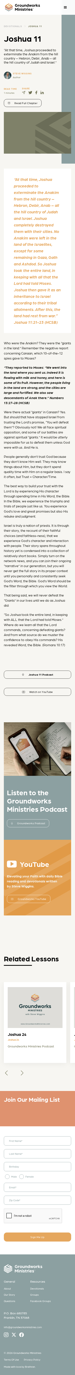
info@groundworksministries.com (23, 1327)
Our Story (9, 1294)
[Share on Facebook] (36, 92)
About (7, 1288)
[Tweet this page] (30, 92)
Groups (34, 1294)
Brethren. (30, 1366)
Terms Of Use (11, 1359)
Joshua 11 (35, 26)
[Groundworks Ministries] (37, 1269)
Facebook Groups (40, 1301)
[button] (65, 7)
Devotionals (37, 1288)
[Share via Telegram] (23, 92)
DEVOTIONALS (13, 26)
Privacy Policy (32, 1359)
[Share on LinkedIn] (42, 92)
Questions (9, 1301)
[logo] (22, 7)
